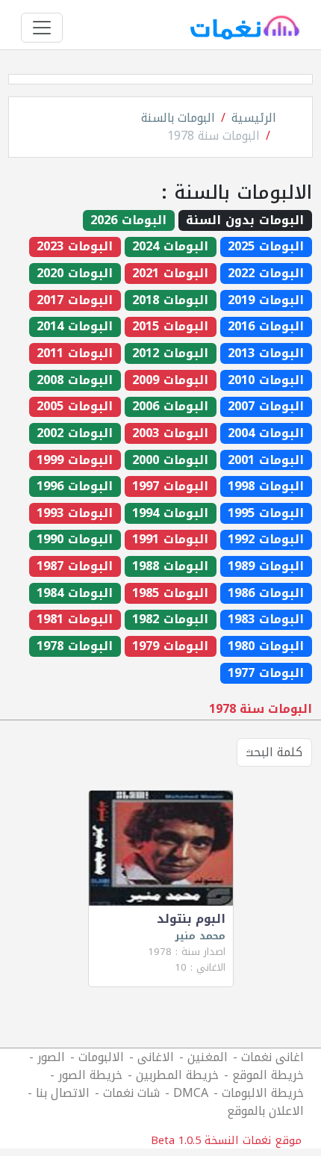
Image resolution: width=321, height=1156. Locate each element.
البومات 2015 (170, 327)
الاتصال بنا (63, 1092)
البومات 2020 (75, 273)
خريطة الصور (90, 1075)
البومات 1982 (170, 620)
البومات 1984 (75, 593)
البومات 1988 (170, 566)
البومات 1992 (266, 540)
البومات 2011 (75, 353)
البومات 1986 (266, 593)
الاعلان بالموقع (265, 1110)
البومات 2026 (128, 220)
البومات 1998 (266, 486)
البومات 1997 (170, 486)
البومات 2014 (75, 327)
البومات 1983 (266, 620)
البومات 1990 (75, 540)
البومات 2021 (170, 273)
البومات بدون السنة (245, 220)
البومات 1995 (266, 513)
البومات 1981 (75, 620)
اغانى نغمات (272, 1057)
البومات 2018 (170, 300)
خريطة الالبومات (263, 1092)
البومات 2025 (266, 247)
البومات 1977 (266, 673)
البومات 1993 (75, 513)
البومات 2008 (75, 380)
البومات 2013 (266, 353)
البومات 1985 (170, 593)
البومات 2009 (170, 380)
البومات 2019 (266, 300)
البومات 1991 (170, 540)
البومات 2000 (170, 460)
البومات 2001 (266, 460)
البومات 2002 (75, 433)
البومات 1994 (170, 513)
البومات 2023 (75, 247)
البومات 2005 (75, 407)
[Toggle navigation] (42, 28)
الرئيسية (253, 117)
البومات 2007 (266, 407)
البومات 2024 (170, 247)
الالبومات (101, 1057)
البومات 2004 (266, 433)
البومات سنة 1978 (213, 135)
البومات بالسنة (178, 117)
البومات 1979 (170, 646)
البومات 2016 (266, 327)
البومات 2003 (170, 433)
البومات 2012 (170, 353)
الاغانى (155, 1057)
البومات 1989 (266, 566)
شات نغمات (131, 1092)
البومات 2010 (266, 380)
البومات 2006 (170, 407)
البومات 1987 (75, 566)
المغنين (207, 1057)
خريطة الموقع (268, 1075)
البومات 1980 (266, 646)
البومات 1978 (75, 646)
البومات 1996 (75, 486)
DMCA (190, 1092)
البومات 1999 (75, 460)
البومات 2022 (266, 273)
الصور (51, 1057)
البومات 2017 (75, 300)
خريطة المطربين (177, 1075)
